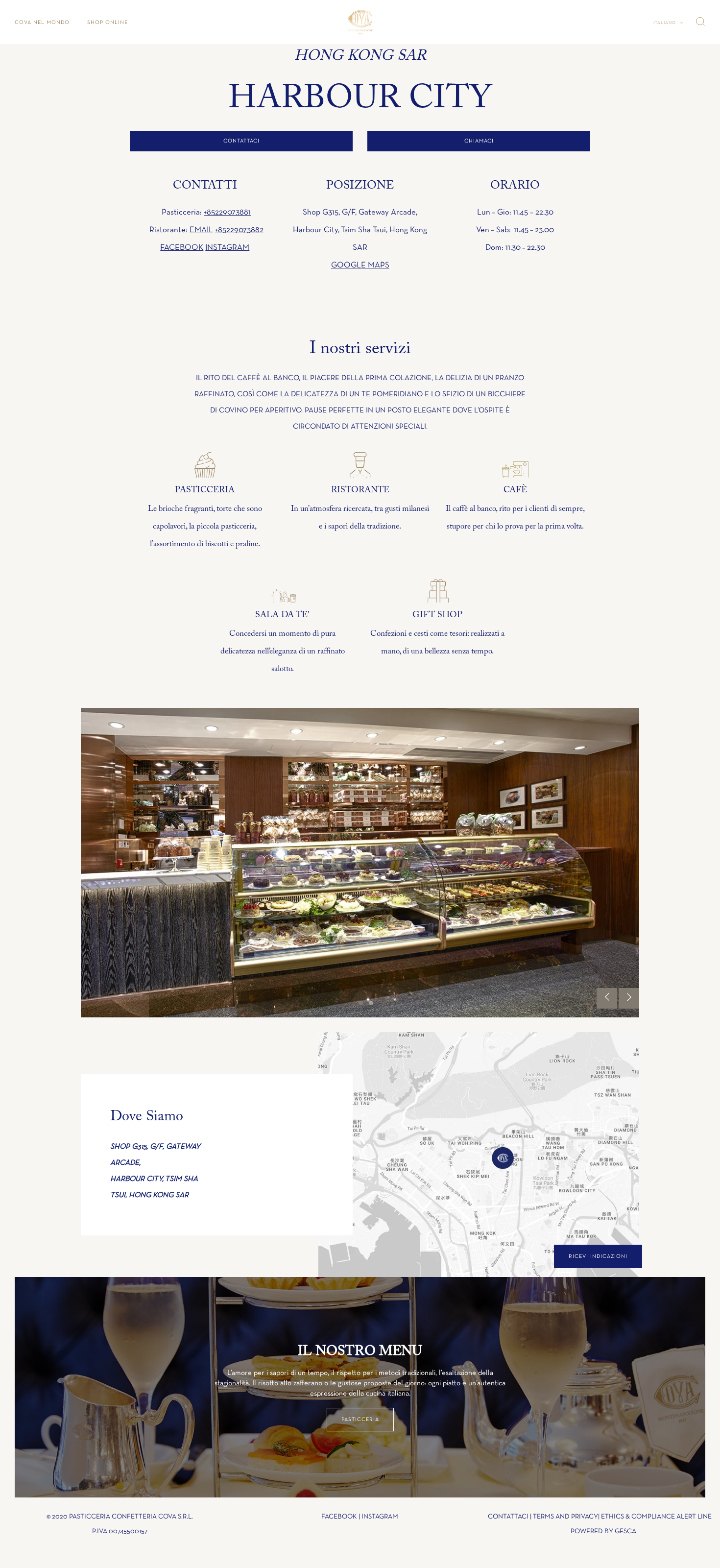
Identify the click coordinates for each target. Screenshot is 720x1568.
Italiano (665, 23)
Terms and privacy (565, 1516)
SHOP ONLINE (107, 22)
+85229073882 (239, 230)
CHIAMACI (479, 141)
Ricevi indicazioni (598, 1256)
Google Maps (360, 265)
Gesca (625, 1531)
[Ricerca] (700, 21)
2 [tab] (371, 1003)
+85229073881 (227, 212)
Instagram (227, 247)
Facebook (181, 247)
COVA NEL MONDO (42, 22)
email (201, 230)
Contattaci (508, 1516)
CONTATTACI (241, 141)
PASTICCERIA (360, 1419)
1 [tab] (361, 1003)
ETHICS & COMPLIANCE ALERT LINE (656, 1516)
